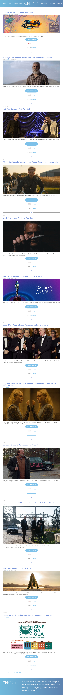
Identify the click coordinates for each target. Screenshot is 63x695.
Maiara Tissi (8, 278)
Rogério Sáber (8, 14)
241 (25, 672)
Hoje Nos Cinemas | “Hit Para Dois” (17, 109)
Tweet (34, 43)
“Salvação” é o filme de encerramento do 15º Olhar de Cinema (27, 58)
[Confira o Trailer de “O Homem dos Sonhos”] (31, 463)
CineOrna (7, 59)
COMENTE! (31, 47)
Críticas (4, 3)
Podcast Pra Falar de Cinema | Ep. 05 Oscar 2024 (22, 276)
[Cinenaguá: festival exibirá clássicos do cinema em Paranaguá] (31, 634)
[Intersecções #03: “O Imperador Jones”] (31, 24)
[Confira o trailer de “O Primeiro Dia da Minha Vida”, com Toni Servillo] (31, 524)
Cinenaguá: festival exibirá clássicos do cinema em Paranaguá (27, 615)
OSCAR (4, 273)
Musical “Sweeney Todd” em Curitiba (18, 218)
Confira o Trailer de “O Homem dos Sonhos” (20, 445)
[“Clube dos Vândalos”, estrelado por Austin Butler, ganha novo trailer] (31, 179)
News (10, 3)
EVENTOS (5, 55)
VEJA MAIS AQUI (31, 39)
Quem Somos (44, 3)
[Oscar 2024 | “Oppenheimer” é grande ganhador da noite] (31, 343)
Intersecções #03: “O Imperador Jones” (18, 12)
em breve (4, 380)
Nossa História (52, 3)
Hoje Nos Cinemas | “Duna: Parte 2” (17, 568)
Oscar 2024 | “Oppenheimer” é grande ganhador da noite (25, 325)
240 (22, 672)
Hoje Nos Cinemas (6, 106)
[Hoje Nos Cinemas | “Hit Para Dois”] (31, 124)
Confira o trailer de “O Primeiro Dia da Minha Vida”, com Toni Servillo (31, 503)
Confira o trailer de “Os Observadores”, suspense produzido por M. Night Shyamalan (29, 384)
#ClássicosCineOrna (18, 3)
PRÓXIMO (57, 672)
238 (17, 672)
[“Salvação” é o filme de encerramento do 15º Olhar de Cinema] (31, 72)
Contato (58, 3)
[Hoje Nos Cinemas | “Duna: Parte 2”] (31, 581)
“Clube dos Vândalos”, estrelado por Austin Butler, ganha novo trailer (30, 162)
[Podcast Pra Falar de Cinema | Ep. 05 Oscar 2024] (31, 289)
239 (20, 672)
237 (14, 672)
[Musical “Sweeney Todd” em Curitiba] (31, 236)
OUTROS (4, 159)
